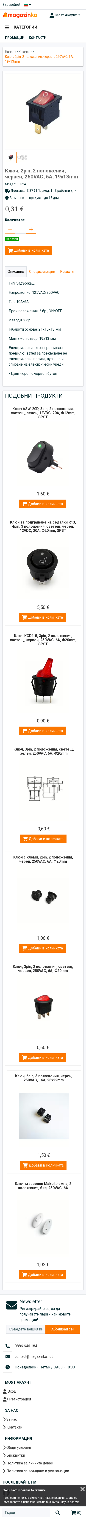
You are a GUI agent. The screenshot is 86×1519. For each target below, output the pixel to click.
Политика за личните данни (29, 1463)
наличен (12, 239)
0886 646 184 (26, 1346)
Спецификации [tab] (42, 271)
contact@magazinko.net (34, 1356)
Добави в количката (31, 250)
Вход (11, 1391)
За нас (11, 1419)
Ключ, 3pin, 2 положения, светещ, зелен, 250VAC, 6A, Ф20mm (44, 751)
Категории (25, 27)
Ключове (25, 52)
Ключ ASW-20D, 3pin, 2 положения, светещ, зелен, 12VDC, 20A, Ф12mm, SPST (43, 413)
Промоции (14, 38)
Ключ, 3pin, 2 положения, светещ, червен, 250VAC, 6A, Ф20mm (43, 968)
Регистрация (19, 1399)
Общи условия (18, 1447)
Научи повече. (70, 1502)
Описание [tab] (16, 271)
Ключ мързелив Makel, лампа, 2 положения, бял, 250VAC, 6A (43, 1185)
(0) (78, 1512)
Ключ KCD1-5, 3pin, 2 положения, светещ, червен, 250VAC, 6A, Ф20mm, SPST (43, 640)
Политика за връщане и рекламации (37, 1471)
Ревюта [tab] (67, 271)
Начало (10, 52)
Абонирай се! (62, 1329)
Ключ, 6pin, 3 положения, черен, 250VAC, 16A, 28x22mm (43, 1078)
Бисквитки (15, 1455)
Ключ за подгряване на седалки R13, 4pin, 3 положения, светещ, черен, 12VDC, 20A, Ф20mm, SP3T (43, 526)
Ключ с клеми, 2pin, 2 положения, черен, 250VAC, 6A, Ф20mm (43, 859)
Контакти (37, 38)
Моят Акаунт (66, 15)
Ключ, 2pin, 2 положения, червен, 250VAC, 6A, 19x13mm (39, 59)
